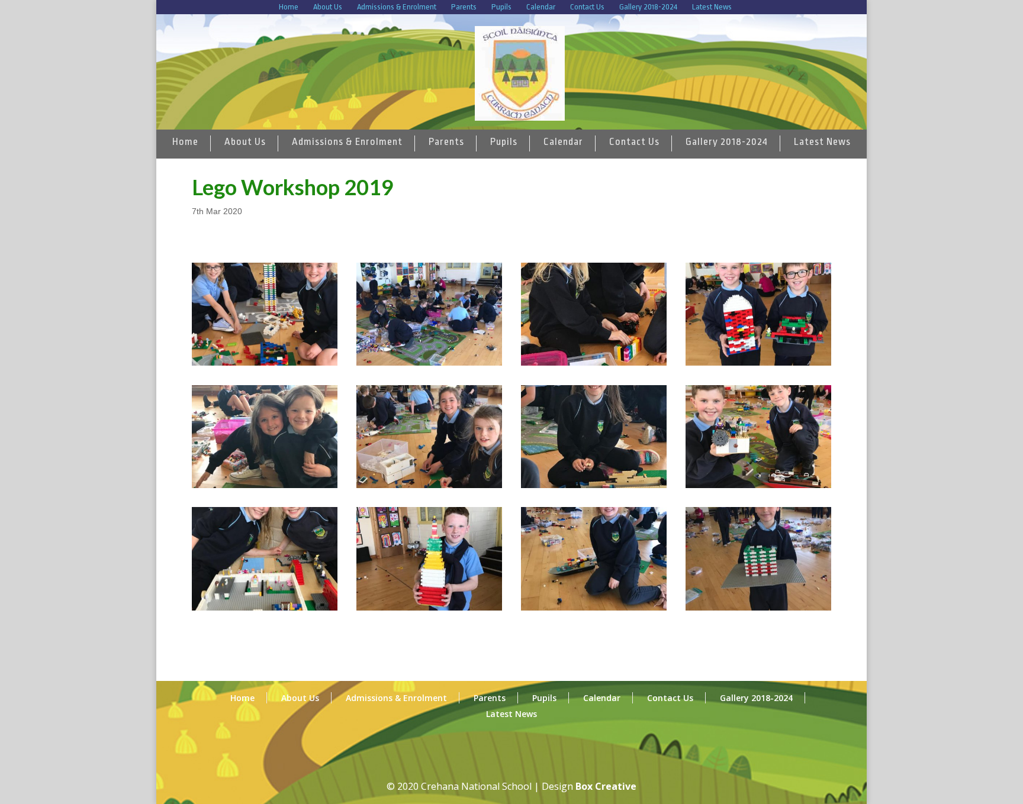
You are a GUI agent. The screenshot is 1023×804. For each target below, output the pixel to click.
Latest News (712, 6)
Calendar (540, 6)
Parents (464, 6)
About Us (327, 6)
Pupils (501, 6)
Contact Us (587, 6)
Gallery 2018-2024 (648, 6)
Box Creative (605, 786)
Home (288, 6)
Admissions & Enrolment (396, 6)
